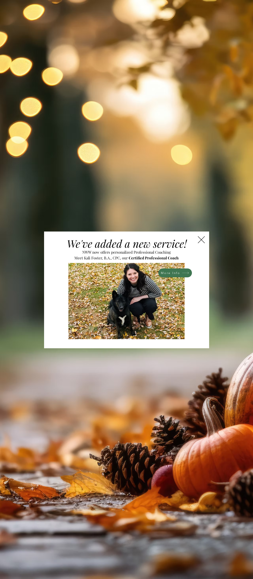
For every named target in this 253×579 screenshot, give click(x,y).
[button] (201, 239)
